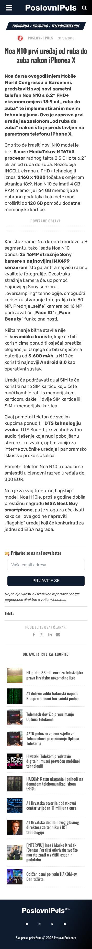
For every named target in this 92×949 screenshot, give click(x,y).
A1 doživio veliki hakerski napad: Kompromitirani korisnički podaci (52, 695)
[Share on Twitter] (42, 635)
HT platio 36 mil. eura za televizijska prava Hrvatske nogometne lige (54, 674)
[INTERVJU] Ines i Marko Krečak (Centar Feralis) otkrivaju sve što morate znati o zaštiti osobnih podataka (52, 852)
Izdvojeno (40, 25)
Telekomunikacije (65, 25)
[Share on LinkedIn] (50, 635)
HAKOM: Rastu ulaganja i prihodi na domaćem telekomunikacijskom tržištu (54, 784)
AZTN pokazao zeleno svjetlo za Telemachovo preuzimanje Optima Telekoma (52, 738)
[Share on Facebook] (34, 635)
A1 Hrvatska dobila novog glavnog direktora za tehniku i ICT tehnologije (52, 827)
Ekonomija (21, 25)
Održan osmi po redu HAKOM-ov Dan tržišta (51, 876)
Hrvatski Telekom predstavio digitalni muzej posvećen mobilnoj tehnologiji (53, 761)
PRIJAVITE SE (46, 581)
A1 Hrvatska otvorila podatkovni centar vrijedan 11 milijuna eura (51, 805)
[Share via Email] (58, 635)
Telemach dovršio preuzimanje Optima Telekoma (50, 716)
